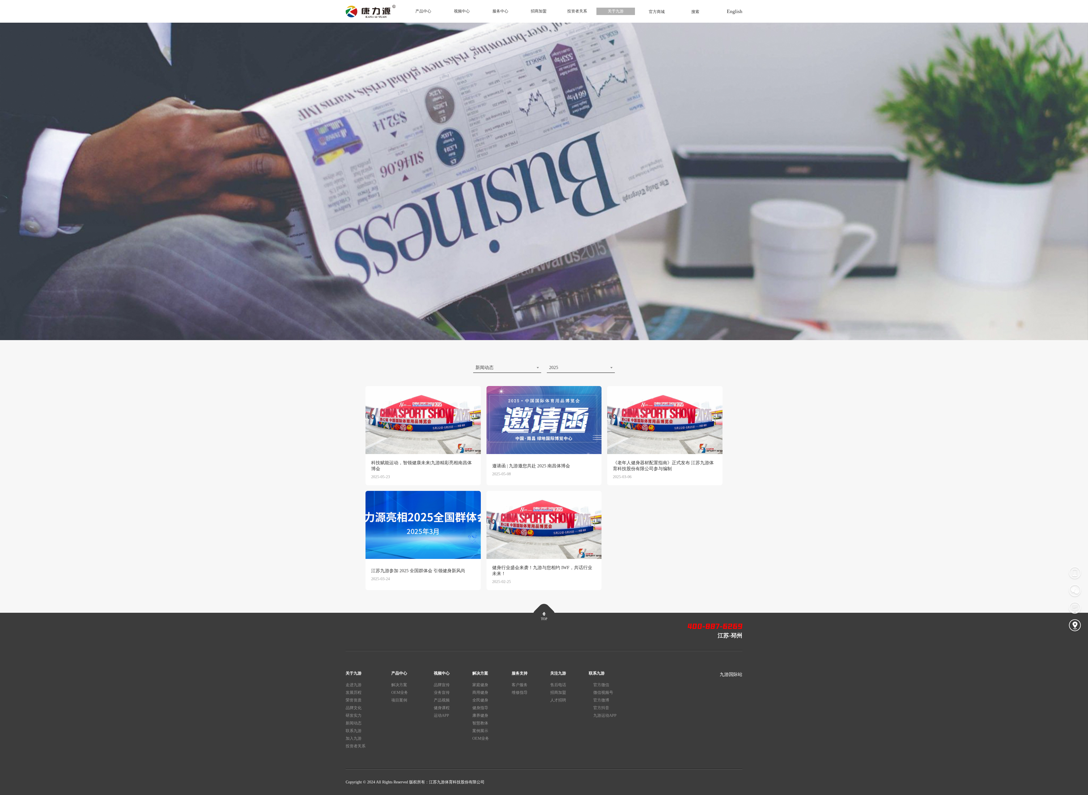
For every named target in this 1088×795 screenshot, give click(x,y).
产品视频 (442, 700)
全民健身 (480, 700)
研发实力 (354, 715)
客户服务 (520, 685)
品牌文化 (354, 708)
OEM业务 (399, 692)
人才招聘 (558, 700)
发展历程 (354, 692)
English (734, 11)
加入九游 (354, 738)
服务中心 (500, 11)
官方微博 (601, 700)
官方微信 (601, 685)
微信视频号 (603, 692)
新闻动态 (354, 723)
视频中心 (462, 11)
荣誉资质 (354, 700)
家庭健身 (480, 685)
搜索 (695, 12)
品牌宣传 (442, 685)
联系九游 (354, 731)
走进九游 (354, 685)
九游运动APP (605, 715)
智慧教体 (480, 723)
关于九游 (616, 11)
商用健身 (480, 692)
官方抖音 (601, 708)
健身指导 (480, 708)
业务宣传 (442, 692)
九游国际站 (731, 674)
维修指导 (520, 692)
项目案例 (399, 700)
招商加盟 (539, 11)
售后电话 (558, 685)
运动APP (441, 715)
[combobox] (507, 368)
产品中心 (423, 11)
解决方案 (399, 685)
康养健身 (480, 715)
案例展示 (480, 731)
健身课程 (442, 708)
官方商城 (657, 12)
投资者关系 (577, 11)
